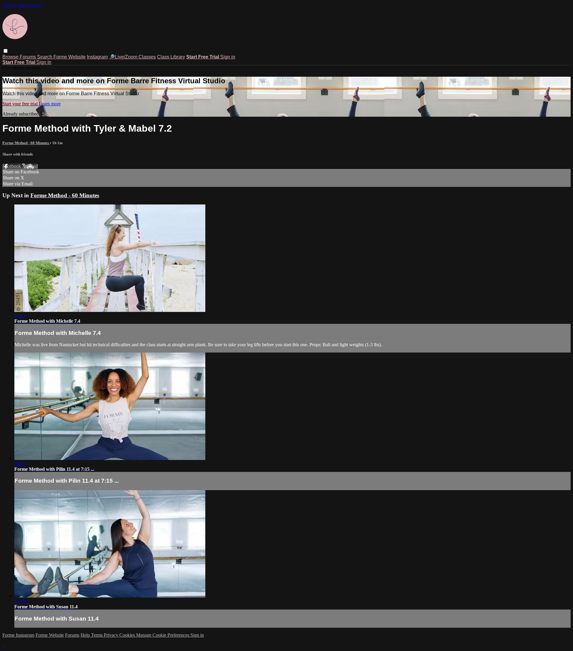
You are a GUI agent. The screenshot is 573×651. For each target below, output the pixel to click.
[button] (5, 51)
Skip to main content (21, 4)
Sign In (43, 62)
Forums (28, 56)
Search (45, 56)
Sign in (227, 56)
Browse (11, 56)
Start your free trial (20, 103)
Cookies (127, 635)
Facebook (12, 166)
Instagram (97, 56)
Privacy (111, 635)
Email (32, 166)
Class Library (171, 56)
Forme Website (69, 56)
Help (86, 635)
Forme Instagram (18, 635)
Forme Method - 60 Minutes (26, 143)
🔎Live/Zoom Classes (132, 56)
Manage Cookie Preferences (163, 635)
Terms (97, 635)
